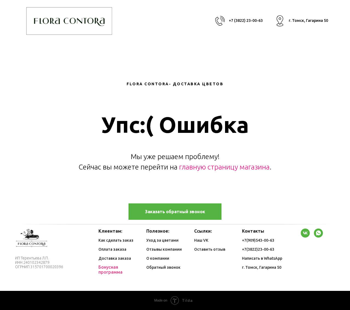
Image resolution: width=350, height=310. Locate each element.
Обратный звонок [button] (163, 267)
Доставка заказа (114, 258)
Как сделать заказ (115, 240)
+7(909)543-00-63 (258, 240)
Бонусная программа (110, 269)
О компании (157, 258)
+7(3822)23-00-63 (258, 249)
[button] (175, 211)
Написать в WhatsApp (262, 258)
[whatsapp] (318, 233)
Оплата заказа (112, 249)
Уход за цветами (162, 240)
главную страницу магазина (224, 167)
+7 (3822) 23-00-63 (246, 20)
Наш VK (201, 240)
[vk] (305, 233)
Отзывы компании (164, 249)
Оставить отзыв (209, 249)
